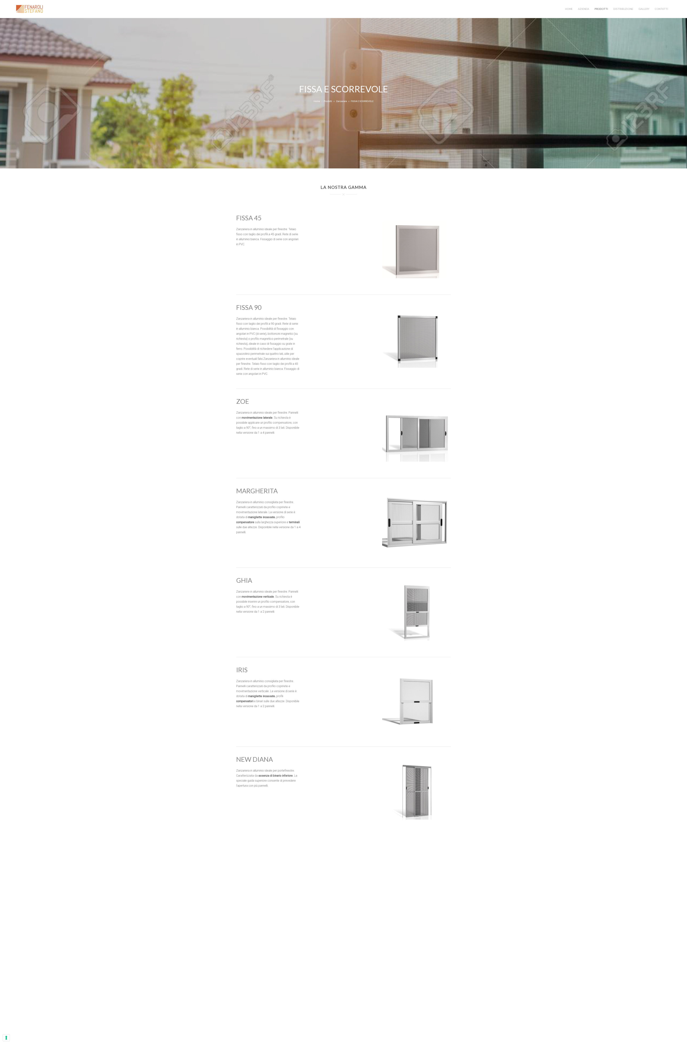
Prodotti (601, 8)
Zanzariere (341, 101)
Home (569, 8)
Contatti (661, 8)
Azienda (583, 8)
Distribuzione (623, 8)
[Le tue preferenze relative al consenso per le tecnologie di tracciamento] (6, 1037)
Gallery (644, 8)
